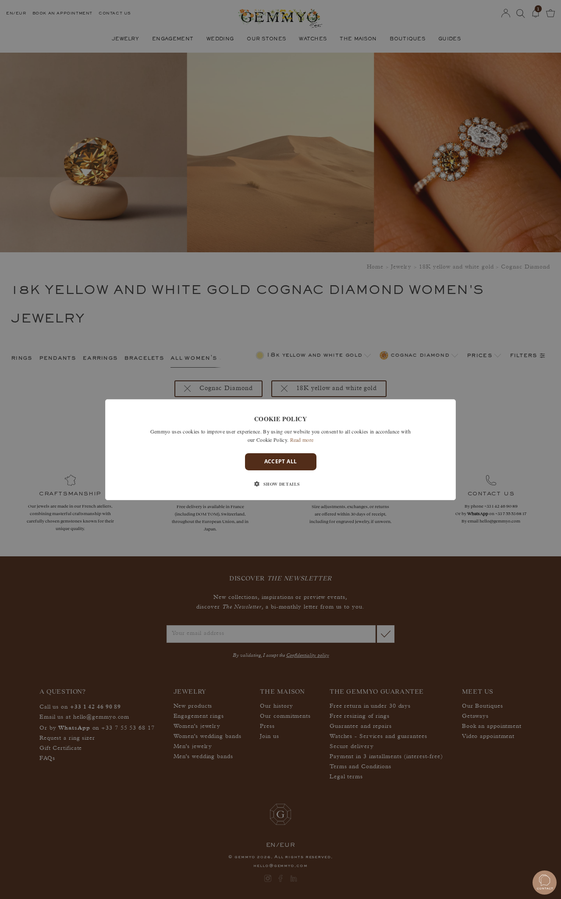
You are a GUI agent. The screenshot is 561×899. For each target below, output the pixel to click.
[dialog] (280, 449)
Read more (302, 439)
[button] (280, 484)
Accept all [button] (280, 461)
